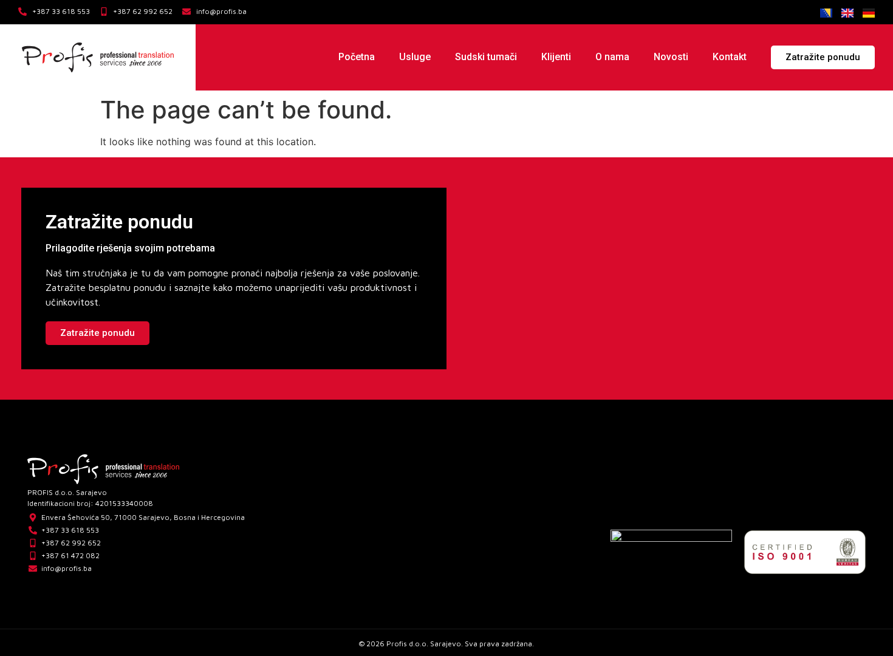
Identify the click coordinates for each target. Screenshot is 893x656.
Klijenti (556, 57)
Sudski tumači (486, 57)
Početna (356, 57)
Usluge (415, 57)
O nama (612, 57)
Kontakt (730, 57)
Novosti (671, 57)
